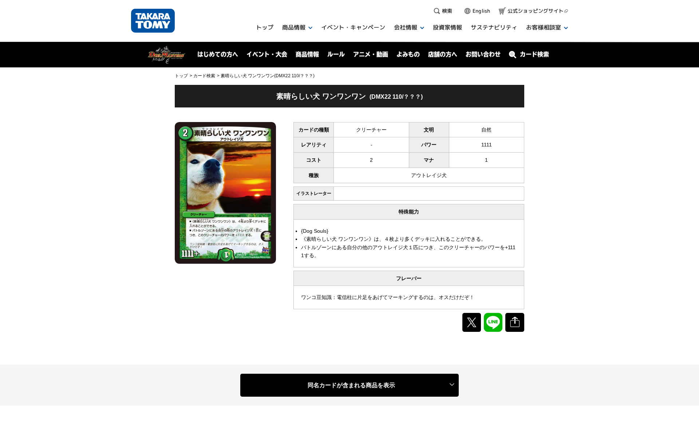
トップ (181, 75)
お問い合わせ (483, 54)
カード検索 (204, 75)
